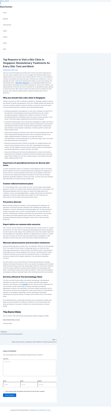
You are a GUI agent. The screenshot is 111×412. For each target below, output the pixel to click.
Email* (21, 381)
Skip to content (4, 1)
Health (5, 31)
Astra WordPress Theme (44, 410)
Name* (4, 381)
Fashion (5, 37)
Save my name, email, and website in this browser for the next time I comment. (25, 391)
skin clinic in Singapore (22, 83)
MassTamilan (6, 7)
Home (4, 12)
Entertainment (7, 25)
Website (40, 381)
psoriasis (25, 284)
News (4, 49)
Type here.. (6, 358)
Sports (5, 43)
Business (5, 19)
